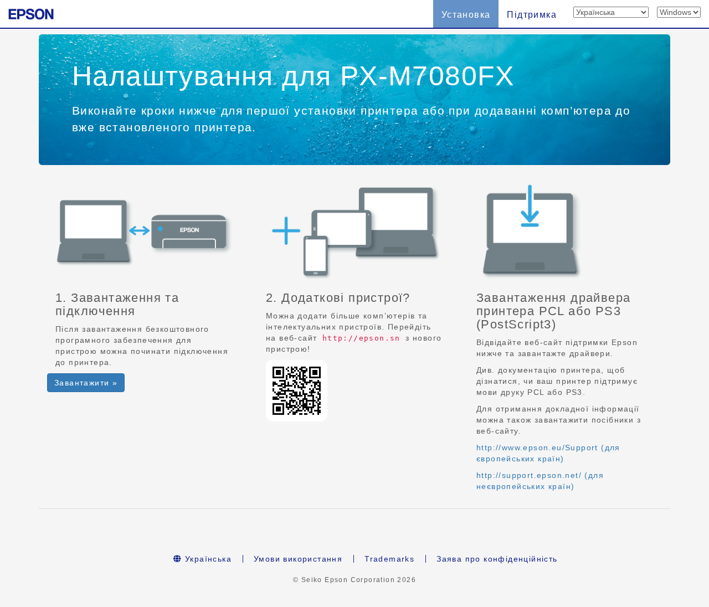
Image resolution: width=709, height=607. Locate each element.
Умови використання (298, 558)
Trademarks (389, 558)
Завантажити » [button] (85, 382)
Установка (466, 14)
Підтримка (532, 14)
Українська (207, 558)
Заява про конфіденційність (496, 558)
